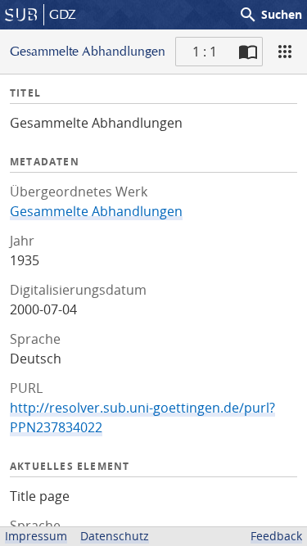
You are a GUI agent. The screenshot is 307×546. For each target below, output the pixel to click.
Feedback (276, 536)
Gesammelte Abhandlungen (96, 211)
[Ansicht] (285, 51)
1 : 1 (204, 52)
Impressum (36, 536)
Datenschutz (114, 536)
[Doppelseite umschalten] (248, 51)
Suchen (270, 15)
